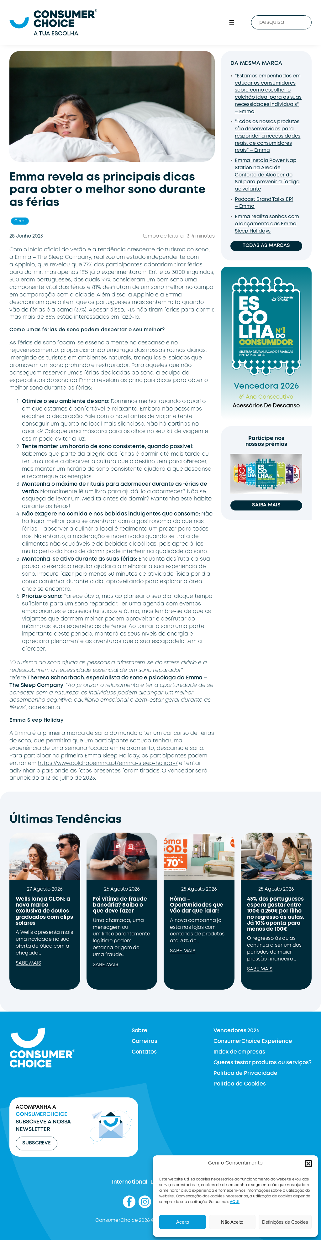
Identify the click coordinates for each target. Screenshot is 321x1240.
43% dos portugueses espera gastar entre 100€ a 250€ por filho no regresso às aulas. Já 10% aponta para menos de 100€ (275, 914)
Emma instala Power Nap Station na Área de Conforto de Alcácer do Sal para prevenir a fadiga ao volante (267, 175)
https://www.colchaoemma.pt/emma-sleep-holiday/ (107, 763)
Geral (19, 221)
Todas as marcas (266, 245)
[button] (308, 1163)
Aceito (182, 1222)
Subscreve (36, 1143)
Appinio (24, 265)
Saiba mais (266, 505)
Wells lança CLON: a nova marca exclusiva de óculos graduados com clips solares (44, 911)
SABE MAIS (28, 963)
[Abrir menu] (231, 22)
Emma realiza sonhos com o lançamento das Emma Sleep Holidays (267, 224)
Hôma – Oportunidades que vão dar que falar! (196, 905)
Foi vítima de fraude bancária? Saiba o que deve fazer (120, 905)
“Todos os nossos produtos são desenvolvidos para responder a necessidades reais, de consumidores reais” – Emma (268, 136)
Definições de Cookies (285, 1222)
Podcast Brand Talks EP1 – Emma (264, 203)
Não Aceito (232, 1222)
